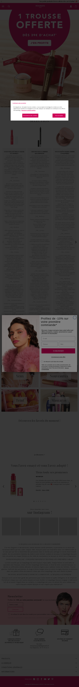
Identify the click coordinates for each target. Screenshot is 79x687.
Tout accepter (59, 115)
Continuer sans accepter (19, 103)
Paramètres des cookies (30, 115)
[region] (39, 110)
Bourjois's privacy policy (28, 110)
